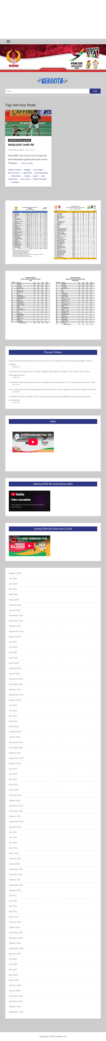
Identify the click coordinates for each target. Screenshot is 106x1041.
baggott (27, 170)
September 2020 (16, 948)
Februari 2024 (15, 732)
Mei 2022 (13, 843)
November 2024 (16, 684)
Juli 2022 (13, 832)
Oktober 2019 (15, 1006)
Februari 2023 (15, 795)
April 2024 (13, 721)
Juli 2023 (13, 769)
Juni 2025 (13, 647)
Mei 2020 (13, 969)
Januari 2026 (14, 610)
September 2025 (16, 631)
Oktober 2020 (15, 943)
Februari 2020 (15, 985)
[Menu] (8, 41)
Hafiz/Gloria (16, 176)
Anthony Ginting (14, 170)
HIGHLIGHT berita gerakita (19, 140)
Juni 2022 (13, 837)
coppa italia (27, 173)
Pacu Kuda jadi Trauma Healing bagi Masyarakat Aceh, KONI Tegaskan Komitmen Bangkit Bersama (52, 389)
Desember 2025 (16, 615)
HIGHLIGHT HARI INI (21, 145)
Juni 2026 (13, 584)
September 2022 (16, 821)
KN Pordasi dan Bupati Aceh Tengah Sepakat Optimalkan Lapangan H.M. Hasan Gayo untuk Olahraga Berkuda (49, 373)
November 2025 (16, 621)
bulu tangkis (38, 170)
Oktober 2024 (15, 689)
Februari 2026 (15, 605)
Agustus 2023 (15, 763)
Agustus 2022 (15, 827)
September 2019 (16, 1012)
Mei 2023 (13, 779)
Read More (27, 163)
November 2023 (16, 747)
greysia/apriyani (41, 173)
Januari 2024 (14, 737)
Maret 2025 (14, 663)
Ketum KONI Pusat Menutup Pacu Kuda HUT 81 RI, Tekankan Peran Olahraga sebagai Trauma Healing (50, 362)
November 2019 (16, 1001)
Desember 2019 (16, 996)
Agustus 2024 (15, 700)
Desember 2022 (16, 806)
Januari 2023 (14, 800)
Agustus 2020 (15, 954)
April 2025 (13, 658)
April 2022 (13, 848)
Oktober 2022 (15, 816)
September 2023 (16, 758)
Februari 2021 (15, 922)
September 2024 (16, 695)
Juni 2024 (13, 710)
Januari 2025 (14, 673)
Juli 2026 (13, 578)
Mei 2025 (13, 652)
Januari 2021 (14, 927)
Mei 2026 (13, 589)
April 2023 (13, 784)
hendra (27, 176)
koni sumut (25, 179)
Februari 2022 (15, 858)
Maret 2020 (14, 980)
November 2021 (16, 874)
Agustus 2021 (15, 890)
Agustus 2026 (15, 573)
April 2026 (13, 594)
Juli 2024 (13, 705)
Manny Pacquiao (40, 179)
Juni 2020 (13, 964)
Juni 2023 (13, 774)
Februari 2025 (15, 668)
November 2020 (16, 938)
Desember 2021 (16, 869)
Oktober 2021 (15, 880)
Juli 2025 (13, 642)
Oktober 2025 (15, 626)
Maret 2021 (14, 917)
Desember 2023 (16, 742)
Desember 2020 (16, 932)
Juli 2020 (13, 959)
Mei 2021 (13, 906)
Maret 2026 (14, 600)
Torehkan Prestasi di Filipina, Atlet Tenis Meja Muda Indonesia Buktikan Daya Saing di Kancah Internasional (50, 398)
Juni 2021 (13, 901)
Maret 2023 (14, 790)
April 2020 (13, 975)
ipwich (35, 176)
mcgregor (15, 182)
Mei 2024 (13, 716)
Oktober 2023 (15, 753)
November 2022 (16, 811)
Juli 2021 (13, 895)
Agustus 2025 (15, 637)
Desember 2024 (16, 679)
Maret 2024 (14, 726)
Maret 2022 (14, 853)
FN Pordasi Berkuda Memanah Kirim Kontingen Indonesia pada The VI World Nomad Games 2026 (52, 382)
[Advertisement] (53, 19)
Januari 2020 (14, 991)
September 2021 (16, 885)
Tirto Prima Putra (16, 150)
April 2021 (13, 911)
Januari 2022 (14, 864)
